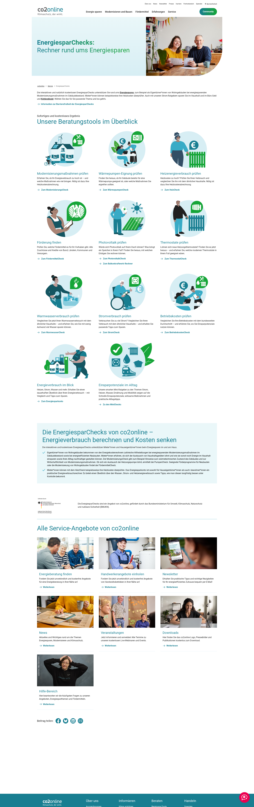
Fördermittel (142, 11)
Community (208, 11)
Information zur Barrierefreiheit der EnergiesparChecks (67, 104)
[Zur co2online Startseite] (50, 11)
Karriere (178, 4)
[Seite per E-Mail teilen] (80, 721)
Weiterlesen (48, 587)
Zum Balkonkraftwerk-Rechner (118, 263)
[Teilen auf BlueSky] (65, 721)
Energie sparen (94, 11)
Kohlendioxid (47, 99)
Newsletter (163, 4)
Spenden (199, 4)
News (155, 4)
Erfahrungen (158, 11)
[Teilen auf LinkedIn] (73, 721)
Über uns (148, 4)
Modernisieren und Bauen (118, 11)
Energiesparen (127, 92)
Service (172, 11)
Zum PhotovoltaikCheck (114, 258)
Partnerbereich (188, 4)
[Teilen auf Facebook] (58, 721)
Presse (171, 4)
